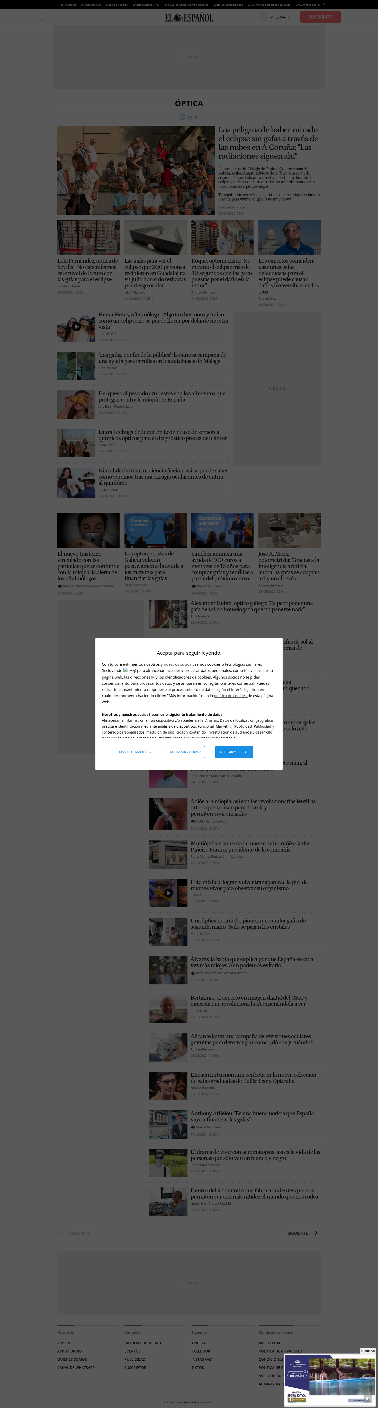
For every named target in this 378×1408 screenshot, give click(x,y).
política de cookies (231, 695)
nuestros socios (177, 664)
